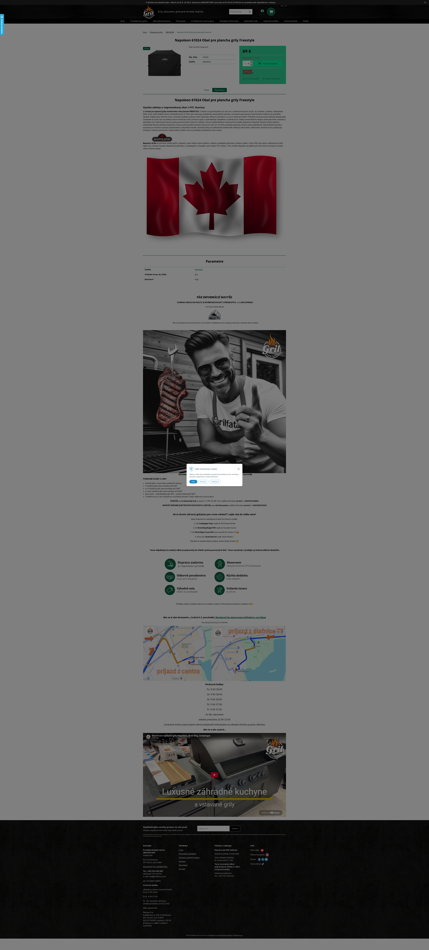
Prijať (193, 482)
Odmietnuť (215, 482)
